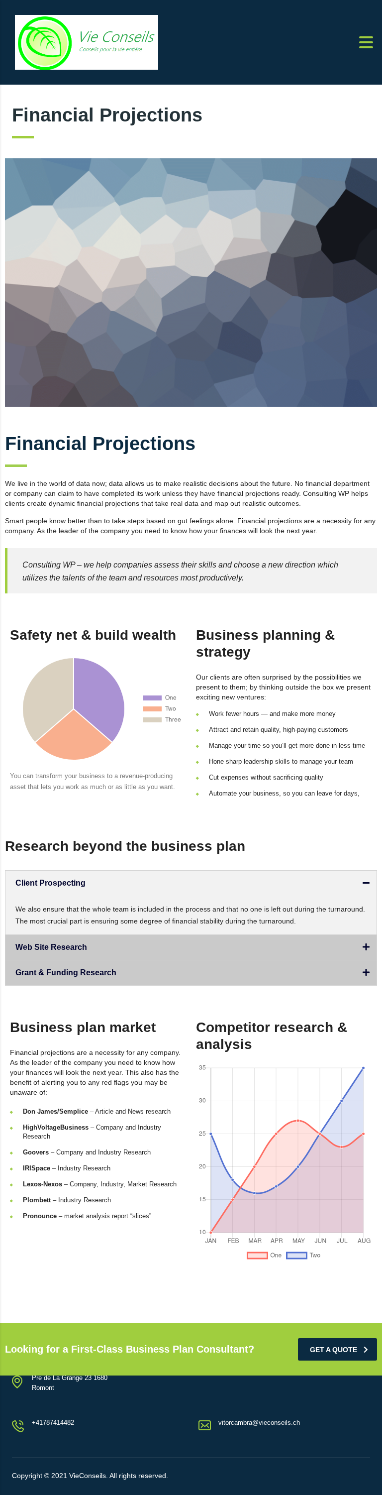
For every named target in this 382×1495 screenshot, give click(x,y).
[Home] (86, 42)
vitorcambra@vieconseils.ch (259, 1422)
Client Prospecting (50, 883)
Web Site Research (51, 947)
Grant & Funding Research (65, 972)
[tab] (191, 883)
